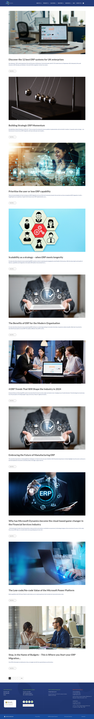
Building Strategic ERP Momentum (27, 125)
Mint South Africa (78, 689)
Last (21, 678)
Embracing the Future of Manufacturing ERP (32, 455)
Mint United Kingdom (54, 689)
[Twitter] (27, 702)
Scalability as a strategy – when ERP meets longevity (36, 257)
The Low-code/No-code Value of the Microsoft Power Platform (41, 590)
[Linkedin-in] (29, 702)
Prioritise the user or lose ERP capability (30, 191)
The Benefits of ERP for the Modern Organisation (34, 323)
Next (19, 678)
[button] (39, 3)
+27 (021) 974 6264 (76, 702)
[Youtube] (32, 702)
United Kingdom (9, 716)
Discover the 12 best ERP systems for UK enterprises (36, 59)
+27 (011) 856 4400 (76, 693)
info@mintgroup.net (52, 691)
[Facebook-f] (24, 702)
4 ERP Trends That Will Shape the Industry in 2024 (35, 389)
